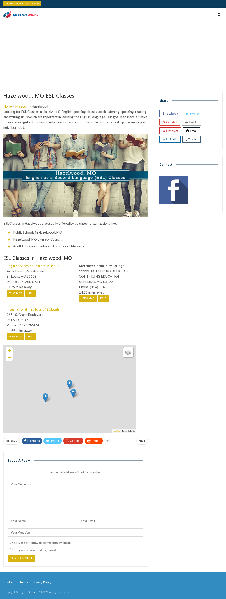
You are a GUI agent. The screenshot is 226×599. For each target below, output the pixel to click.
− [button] (9, 357)
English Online (27, 592)
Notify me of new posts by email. (33, 550)
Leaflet (116, 431)
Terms (23, 582)
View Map (15, 293)
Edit (31, 293)
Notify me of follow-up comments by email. (41, 542)
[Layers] (128, 352)
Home (7, 106)
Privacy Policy (41, 582)
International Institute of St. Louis (33, 309)
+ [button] (9, 350)
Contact (9, 582)
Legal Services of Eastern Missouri (33, 266)
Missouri (21, 106)
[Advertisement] (113, 55)
